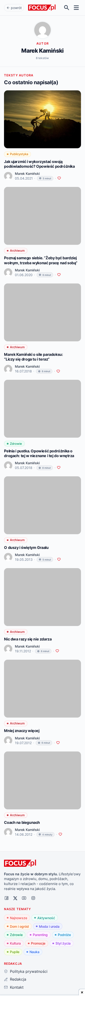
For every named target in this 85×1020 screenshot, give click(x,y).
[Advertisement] (42, 1008)
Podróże (64, 935)
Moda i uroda (49, 926)
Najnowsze (18, 918)
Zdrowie (16, 935)
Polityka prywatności (28, 971)
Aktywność (46, 918)
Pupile (14, 952)
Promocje (38, 943)
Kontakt (16, 987)
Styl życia (63, 943)
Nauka (34, 952)
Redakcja (18, 979)
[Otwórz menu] (76, 7)
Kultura (15, 943)
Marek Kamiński (27, 174)
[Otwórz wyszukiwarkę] (67, 8)
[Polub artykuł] (59, 178)
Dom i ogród (19, 926)
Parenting (40, 935)
